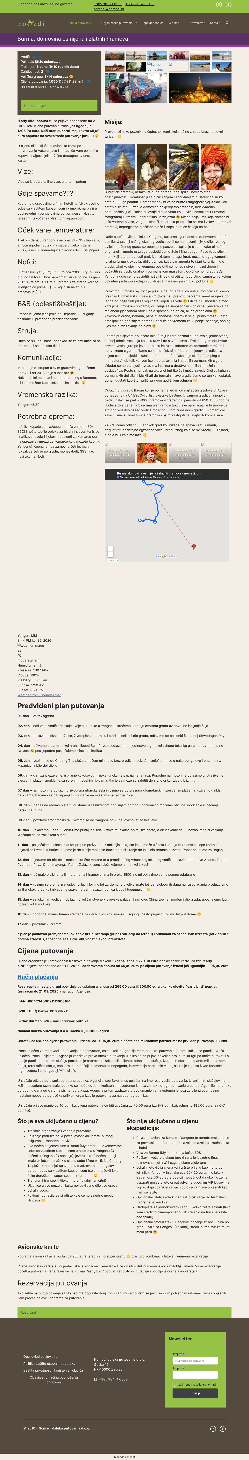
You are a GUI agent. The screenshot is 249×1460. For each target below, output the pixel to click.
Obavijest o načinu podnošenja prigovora (54, 1379)
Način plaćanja (38, 976)
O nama (174, 23)
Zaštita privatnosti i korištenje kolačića (53, 1370)
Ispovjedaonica (153, 23)
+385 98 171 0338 (108, 4)
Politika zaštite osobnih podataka (49, 1364)
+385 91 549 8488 (139, 4)
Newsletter (197, 23)
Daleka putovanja (79, 23)
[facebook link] (228, 5)
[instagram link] (219, 5)
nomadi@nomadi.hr (109, 9)
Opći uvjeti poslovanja (40, 1357)
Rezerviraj (28, 1312)
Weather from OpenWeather (39, 695)
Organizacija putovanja (116, 23)
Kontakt (215, 23)
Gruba (37, 57)
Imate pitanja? (35, 106)
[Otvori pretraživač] (227, 23)
